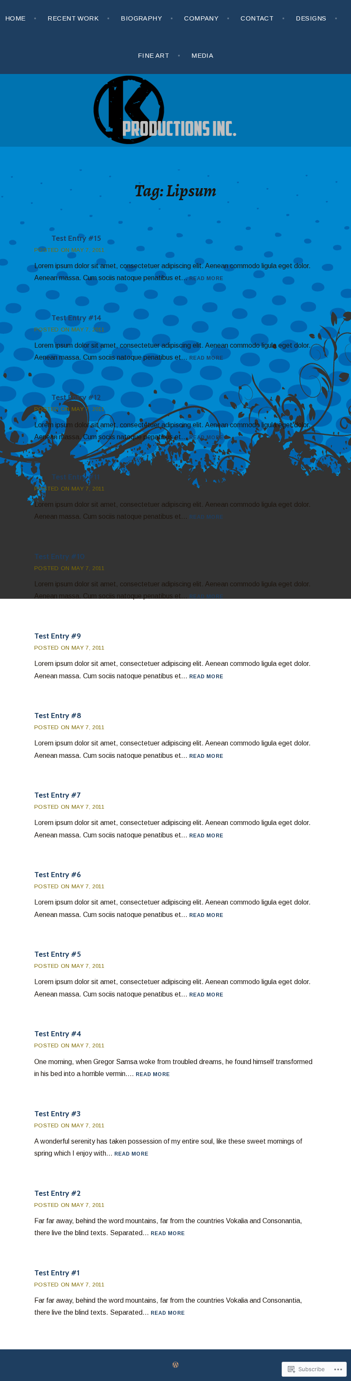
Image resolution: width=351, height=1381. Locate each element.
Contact (257, 18)
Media (202, 55)
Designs (311, 18)
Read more (206, 278)
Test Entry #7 (57, 795)
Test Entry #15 (76, 238)
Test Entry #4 (57, 1033)
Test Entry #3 (57, 1113)
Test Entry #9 (57, 636)
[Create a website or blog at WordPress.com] (175, 1365)
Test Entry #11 (75, 477)
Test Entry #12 (76, 397)
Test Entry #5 (57, 954)
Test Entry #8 (57, 715)
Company (201, 18)
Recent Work (73, 18)
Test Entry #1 (57, 1272)
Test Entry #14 (76, 317)
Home (15, 18)
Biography (141, 18)
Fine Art (154, 55)
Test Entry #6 (57, 874)
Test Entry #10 (59, 556)
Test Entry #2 (57, 1193)
